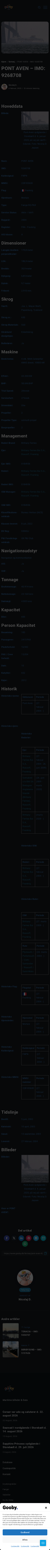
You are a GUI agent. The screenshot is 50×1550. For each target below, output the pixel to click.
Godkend (25, 1532)
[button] (46, 1507)
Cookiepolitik (15, 1546)
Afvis (25, 1540)
